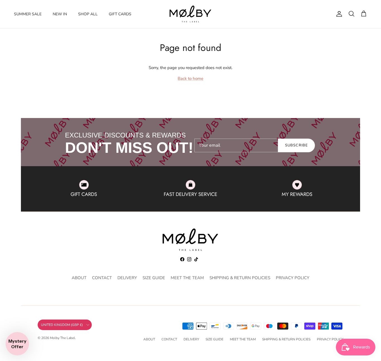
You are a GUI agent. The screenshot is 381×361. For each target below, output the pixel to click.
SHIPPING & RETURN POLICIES (239, 278)
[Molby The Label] (190, 14)
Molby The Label (62, 338)
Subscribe (296, 145)
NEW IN (60, 14)
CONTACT (102, 278)
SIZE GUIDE (154, 278)
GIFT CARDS (120, 14)
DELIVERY (127, 278)
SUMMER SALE (28, 14)
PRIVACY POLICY (292, 278)
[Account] (338, 14)
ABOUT (79, 278)
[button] (17, 343)
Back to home (190, 78)
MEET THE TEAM (187, 278)
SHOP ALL (88, 14)
